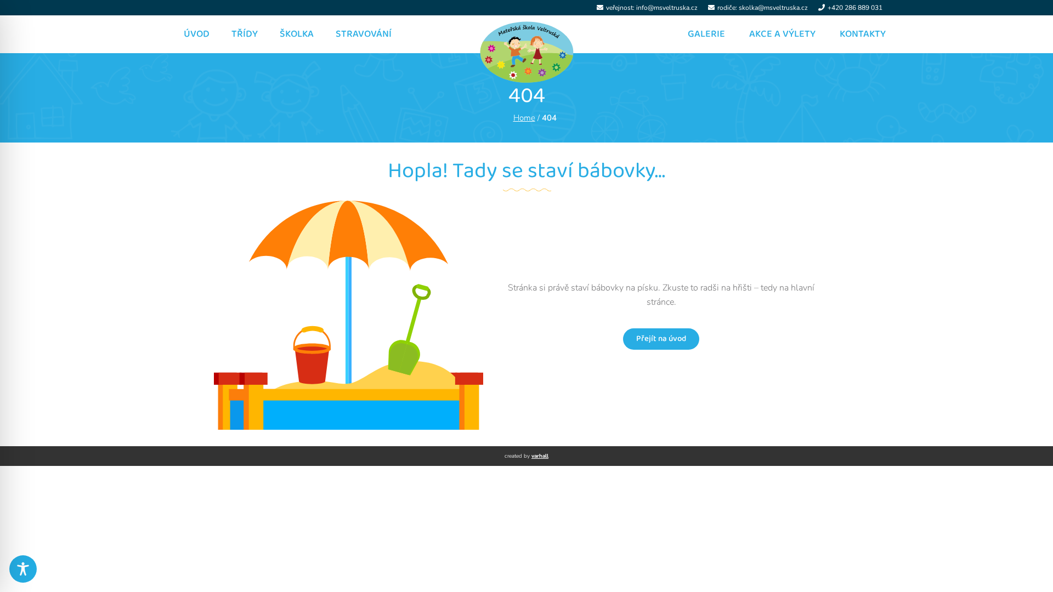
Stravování (364, 34)
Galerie (706, 34)
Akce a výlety (782, 34)
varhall (539, 456)
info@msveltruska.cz (667, 7)
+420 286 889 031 (855, 7)
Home (524, 117)
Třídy (244, 34)
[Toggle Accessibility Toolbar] (23, 569)
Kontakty (863, 34)
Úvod (197, 34)
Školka (297, 34)
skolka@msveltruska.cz (773, 7)
